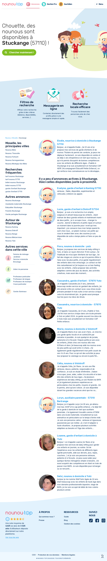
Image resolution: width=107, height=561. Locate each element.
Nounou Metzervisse (13, 237)
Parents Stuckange (12, 211)
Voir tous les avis (12, 537)
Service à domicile (20, 259)
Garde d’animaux (20, 291)
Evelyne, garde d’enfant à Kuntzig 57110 (79, 188)
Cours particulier (19, 284)
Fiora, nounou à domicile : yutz (74, 246)
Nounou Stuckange (12, 200)
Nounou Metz (10, 150)
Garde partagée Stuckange (16, 214)
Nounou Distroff (11, 230)
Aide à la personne (20, 269)
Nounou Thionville (12, 153)
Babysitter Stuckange (13, 207)
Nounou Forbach (11, 157)
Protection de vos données (48, 555)
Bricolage (17, 262)
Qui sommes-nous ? (47, 517)
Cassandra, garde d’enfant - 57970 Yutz (79, 280)
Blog (66, 520)
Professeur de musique (22, 281)
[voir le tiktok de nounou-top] (91, 520)
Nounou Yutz (10, 241)
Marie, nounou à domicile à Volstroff (77, 329)
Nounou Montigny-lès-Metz (16, 164)
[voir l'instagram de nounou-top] (103, 520)
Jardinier (16, 257)
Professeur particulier (21, 276)
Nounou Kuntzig (11, 227)
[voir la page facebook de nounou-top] (97, 520)
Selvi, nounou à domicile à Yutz (74, 476)
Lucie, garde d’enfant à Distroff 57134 (78, 209)
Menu (101, 4)
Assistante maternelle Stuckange (18, 204)
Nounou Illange (11, 234)
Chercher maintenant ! (21, 52)
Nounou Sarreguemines (14, 160)
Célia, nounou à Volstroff (71, 363)
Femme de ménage (21, 254)
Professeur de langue (21, 279)
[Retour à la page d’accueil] (12, 4)
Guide (66, 517)
